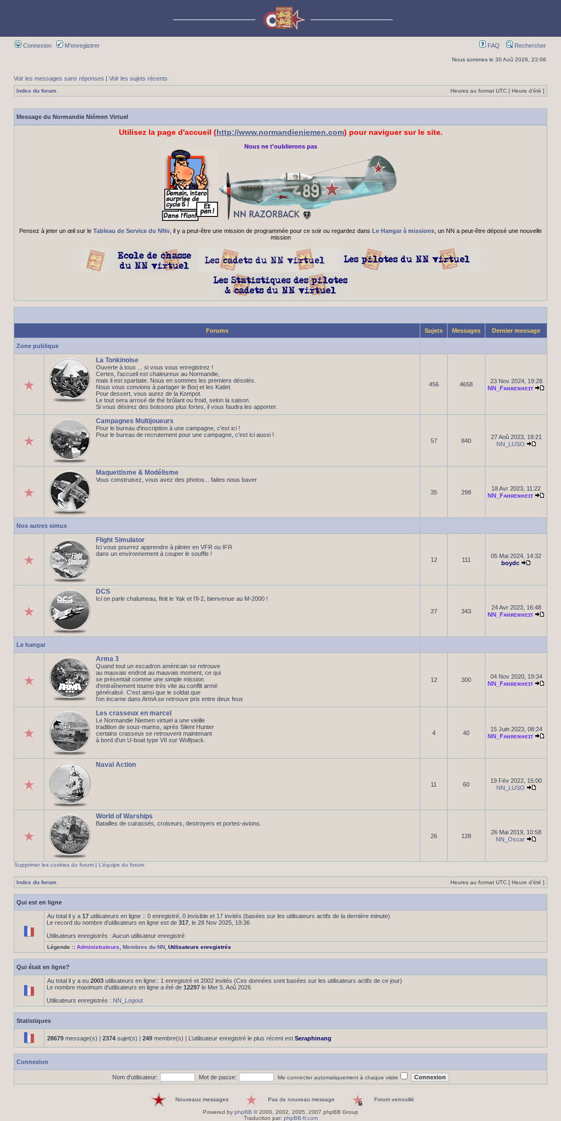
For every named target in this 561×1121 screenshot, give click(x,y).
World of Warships (124, 816)
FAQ (493, 45)
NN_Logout (128, 1000)
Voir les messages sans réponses (59, 78)
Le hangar (30, 644)
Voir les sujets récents (138, 78)
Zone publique (37, 346)
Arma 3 (107, 659)
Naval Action (116, 765)
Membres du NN (144, 947)
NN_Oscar (510, 839)
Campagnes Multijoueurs (135, 421)
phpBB (243, 1112)
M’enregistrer (81, 45)
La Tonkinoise (117, 360)
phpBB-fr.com (301, 1118)
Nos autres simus (41, 525)
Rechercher (529, 45)
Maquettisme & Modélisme (137, 472)
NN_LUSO (510, 444)
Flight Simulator (120, 540)
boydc (510, 563)
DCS (103, 591)
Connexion (36, 45)
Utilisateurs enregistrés (199, 947)
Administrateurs (98, 947)
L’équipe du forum (121, 865)
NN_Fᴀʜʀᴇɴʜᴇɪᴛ (510, 388)
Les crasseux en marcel (133, 713)
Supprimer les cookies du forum (54, 865)
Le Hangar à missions (403, 230)
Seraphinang (313, 1038)
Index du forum (36, 91)
